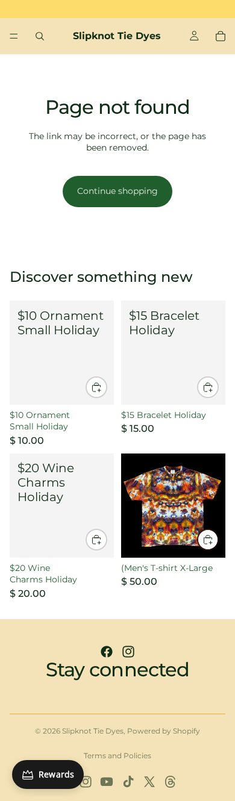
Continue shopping (117, 190)
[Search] (40, 36)
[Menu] (14, 36)
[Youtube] (106, 782)
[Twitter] (149, 782)
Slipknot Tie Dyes (93, 730)
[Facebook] (106, 651)
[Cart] (220, 36)
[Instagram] (128, 651)
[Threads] (170, 782)
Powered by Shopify (163, 730)
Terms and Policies (117, 755)
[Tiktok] (128, 782)
